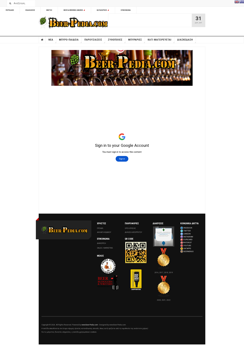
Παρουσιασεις (93, 39)
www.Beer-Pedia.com (89, 325)
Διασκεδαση (185, 39)
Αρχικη (42, 39)
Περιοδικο (10, 10)
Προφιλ (100, 228)
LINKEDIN (187, 234)
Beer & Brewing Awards (73, 10)
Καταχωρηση (102, 10)
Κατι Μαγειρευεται (159, 39)
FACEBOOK (188, 228)
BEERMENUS (188, 251)
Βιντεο (49, 10)
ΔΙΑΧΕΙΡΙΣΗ (101, 243)
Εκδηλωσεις (30, 10)
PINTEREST (187, 243)
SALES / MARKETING (105, 248)
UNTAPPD (187, 249)
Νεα (50, 39)
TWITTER (187, 231)
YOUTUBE (187, 246)
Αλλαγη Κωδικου (104, 232)
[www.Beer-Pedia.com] (73, 23)
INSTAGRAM (188, 237)
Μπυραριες (135, 39)
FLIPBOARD (188, 240)
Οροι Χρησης (130, 228)
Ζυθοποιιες (115, 39)
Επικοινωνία (126, 10)
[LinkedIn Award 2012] (163, 236)
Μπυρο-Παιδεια (69, 39)
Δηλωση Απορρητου (133, 232)
